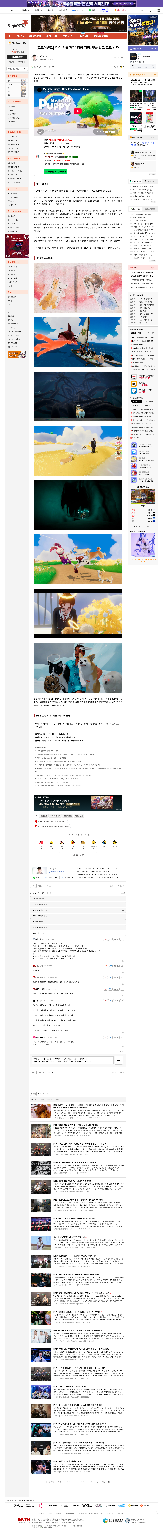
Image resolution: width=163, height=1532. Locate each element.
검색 (25, 69)
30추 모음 (13, 114)
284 (92, 1482)
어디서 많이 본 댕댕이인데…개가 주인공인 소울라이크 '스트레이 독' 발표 (100, 868)
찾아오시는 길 (111, 1513)
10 (86, 1482)
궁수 (9, 88)
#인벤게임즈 (67, 816)
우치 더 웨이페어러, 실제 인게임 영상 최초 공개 (93, 871)
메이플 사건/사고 (13, 220)
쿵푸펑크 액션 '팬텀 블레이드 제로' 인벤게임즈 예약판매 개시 (97, 878)
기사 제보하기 (68, 877)
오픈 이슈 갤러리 (13, 267)
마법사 (10, 84)
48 (123, 67)
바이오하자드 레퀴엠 (14, 339)
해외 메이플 (11, 224)
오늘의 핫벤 (11, 271)
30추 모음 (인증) (15, 118)
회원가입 (12, 62)
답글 (122, 961)
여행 (9, 312)
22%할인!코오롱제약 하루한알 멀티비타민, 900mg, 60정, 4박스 (143, 280)
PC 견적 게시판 (12, 282)
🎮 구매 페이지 (55, 172)
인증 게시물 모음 (13, 148)
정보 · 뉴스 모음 (12, 137)
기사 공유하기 (77, 855)
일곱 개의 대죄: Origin (14, 331)
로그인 (143, 10)
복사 (53, 67)
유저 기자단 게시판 (13, 152)
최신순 (49, 893)
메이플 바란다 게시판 (14, 178)
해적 (9, 95)
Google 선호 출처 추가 (40, 67)
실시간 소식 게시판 (13, 141)
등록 (118, 1060)
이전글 (49, 886)
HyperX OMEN (13, 324)
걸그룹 (10, 308)
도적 (9, 92)
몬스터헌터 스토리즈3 (14, 335)
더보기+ (153, 48)
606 (118, 67)
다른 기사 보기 (53, 877)
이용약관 (58, 1513)
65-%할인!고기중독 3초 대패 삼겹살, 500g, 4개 (143, 276)
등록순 (43, 893)
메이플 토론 (11, 216)
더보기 (149, 526)
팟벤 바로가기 (12, 297)
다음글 (40, 886)
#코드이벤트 (79, 816)
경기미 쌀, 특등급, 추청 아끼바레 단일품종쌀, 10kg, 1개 (143, 287)
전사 (9, 81)
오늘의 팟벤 (11, 274)
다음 (96, 1482)
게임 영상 (10, 320)
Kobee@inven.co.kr (46, 59)
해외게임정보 (12, 316)
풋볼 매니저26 (12, 347)
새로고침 (122, 893)
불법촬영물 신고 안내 (97, 1513)
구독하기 (39, 877)
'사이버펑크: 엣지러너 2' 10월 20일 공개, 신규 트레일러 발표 (97, 874)
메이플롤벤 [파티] (13, 231)
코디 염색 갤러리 (13, 197)
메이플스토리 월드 (13, 228)
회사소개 (41, 1513)
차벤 (9, 305)
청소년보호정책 (83, 1513)
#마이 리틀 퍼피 (55, 816)
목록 (33, 886)
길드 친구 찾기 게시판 (14, 182)
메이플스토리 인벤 (19, 43)
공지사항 (121, 1513)
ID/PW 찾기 (21, 62)
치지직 (10, 301)
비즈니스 (50, 1513)
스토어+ (153, 75)
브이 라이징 (11, 328)
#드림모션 (43, 816)
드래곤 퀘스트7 (12, 343)
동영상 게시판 (12, 205)
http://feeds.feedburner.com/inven (47, 1094)
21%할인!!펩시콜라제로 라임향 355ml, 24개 (143, 272)
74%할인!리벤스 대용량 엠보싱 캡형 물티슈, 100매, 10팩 (143, 284)
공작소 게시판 (12, 201)
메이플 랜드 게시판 (13, 175)
